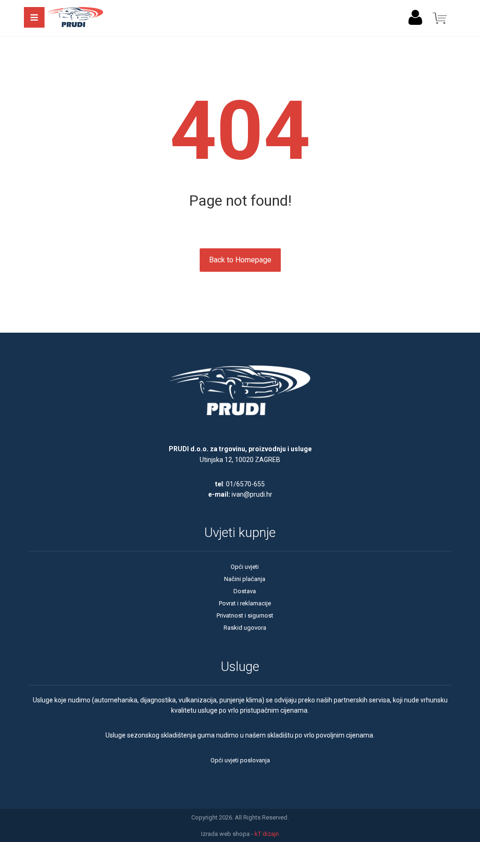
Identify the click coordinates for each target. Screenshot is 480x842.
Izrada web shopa (225, 833)
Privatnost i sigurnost (245, 615)
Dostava (244, 591)
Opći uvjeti (245, 566)
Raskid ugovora (245, 627)
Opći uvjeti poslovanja (240, 760)
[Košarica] (439, 17)
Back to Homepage (240, 259)
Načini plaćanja (244, 578)
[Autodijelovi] (75, 18)
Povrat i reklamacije (245, 603)
